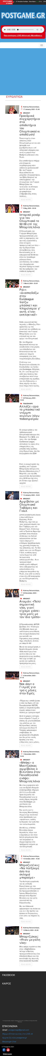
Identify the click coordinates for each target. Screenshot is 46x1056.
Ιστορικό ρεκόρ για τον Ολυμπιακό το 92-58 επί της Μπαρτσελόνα (29, 220)
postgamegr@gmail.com (19, 1029)
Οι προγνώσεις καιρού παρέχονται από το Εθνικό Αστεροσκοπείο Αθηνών (20, 1021)
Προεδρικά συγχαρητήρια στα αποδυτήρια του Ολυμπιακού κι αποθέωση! (29, 124)
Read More (26, 199)
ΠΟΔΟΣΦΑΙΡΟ (28, 403)
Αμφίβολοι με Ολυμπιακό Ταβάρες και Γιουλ (29, 506)
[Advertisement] (23, 71)
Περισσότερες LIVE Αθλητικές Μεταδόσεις (23, 35)
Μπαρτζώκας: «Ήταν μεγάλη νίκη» (29, 939)
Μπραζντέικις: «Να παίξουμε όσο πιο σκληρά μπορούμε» (29, 871)
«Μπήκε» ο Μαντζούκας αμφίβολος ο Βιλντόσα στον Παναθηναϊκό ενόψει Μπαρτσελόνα (29, 771)
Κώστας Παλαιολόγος (31, 107)
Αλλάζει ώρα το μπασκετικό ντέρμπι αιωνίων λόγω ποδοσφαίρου (29, 412)
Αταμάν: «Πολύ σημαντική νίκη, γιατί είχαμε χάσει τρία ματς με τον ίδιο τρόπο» (30, 609)
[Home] (23, 15)
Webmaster (7, 1054)
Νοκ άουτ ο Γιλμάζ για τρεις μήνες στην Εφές (27, 688)
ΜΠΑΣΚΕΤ (26, 113)
